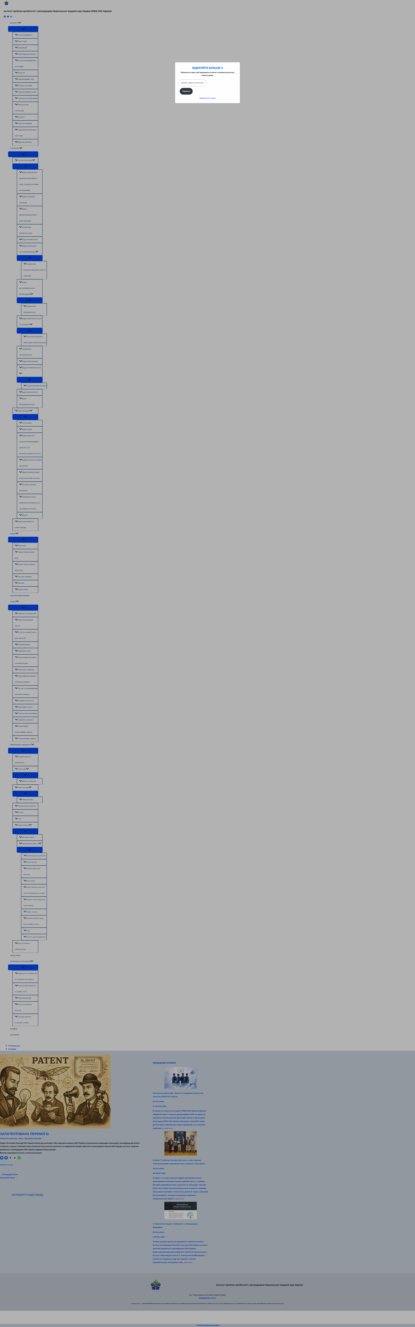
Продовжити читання (208, 98)
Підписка (186, 91)
